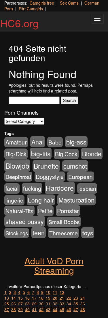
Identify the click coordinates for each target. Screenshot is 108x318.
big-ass (76, 141)
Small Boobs (64, 222)
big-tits (40, 153)
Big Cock (66, 154)
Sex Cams (69, 3)
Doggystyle (50, 177)
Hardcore (60, 188)
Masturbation (76, 199)
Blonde (91, 153)
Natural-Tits (19, 211)
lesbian (87, 188)
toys (87, 232)
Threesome (63, 233)
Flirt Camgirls (31, 8)
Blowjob (17, 166)
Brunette (46, 166)
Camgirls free (42, 3)
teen (39, 232)
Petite (45, 211)
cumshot (75, 165)
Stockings (16, 233)
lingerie (14, 200)
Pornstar (68, 210)
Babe (55, 142)
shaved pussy (24, 221)
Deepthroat (18, 176)
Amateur (16, 142)
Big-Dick (15, 154)
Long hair (41, 200)
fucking (32, 188)
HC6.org (19, 23)
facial (11, 188)
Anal (37, 141)
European (80, 176)
